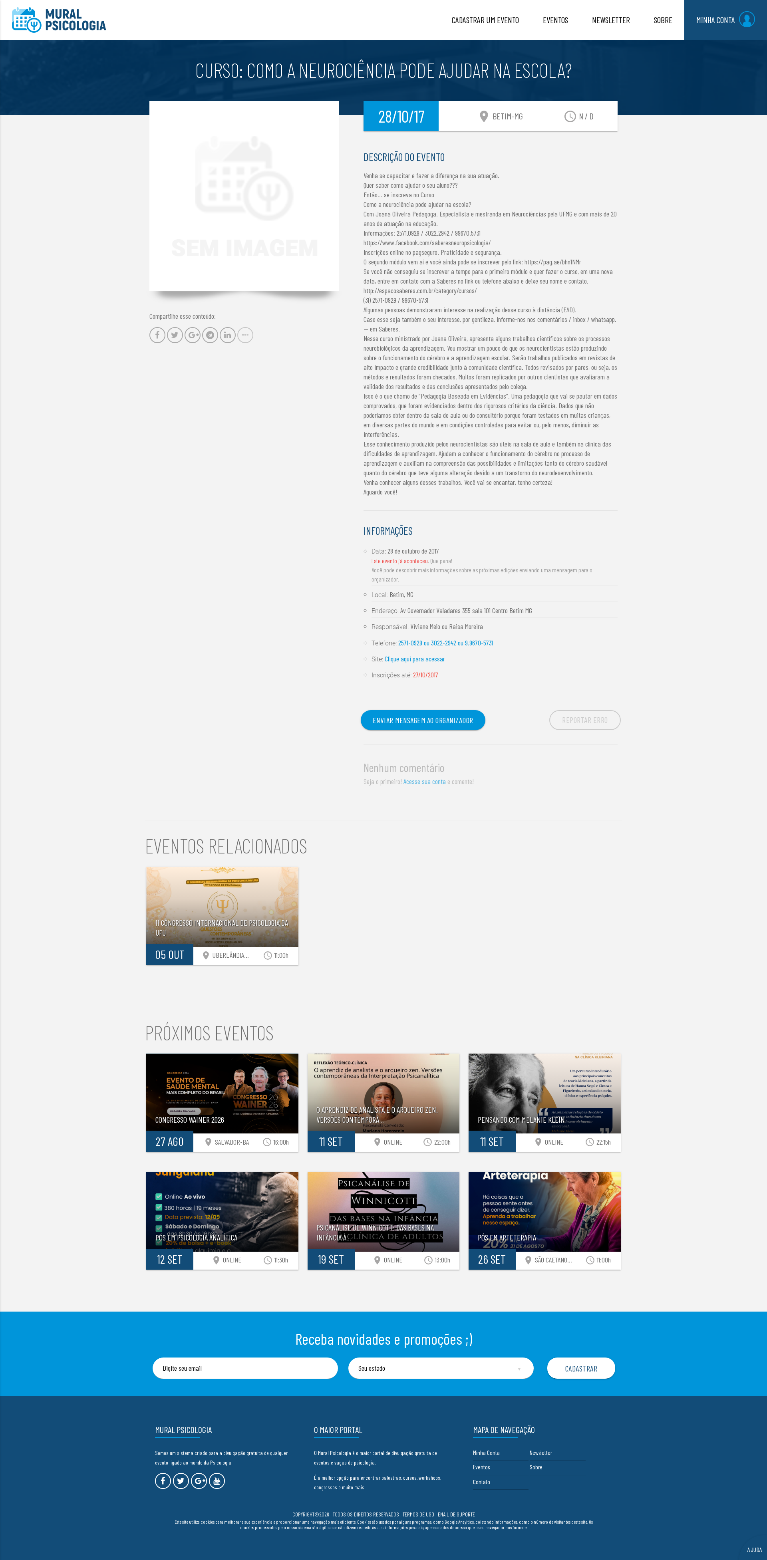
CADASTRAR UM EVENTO (485, 20)
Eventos (481, 1467)
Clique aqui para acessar (415, 658)
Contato (481, 1481)
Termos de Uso (418, 1514)
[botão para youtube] (217, 1481)
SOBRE (663, 20)
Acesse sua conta (424, 781)
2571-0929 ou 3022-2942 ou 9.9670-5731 (445, 642)
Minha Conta (486, 1452)
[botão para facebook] (163, 1481)
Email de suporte (456, 1514)
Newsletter (541, 1452)
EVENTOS (555, 20)
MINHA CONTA (715, 20)
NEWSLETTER (611, 20)
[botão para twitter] (181, 1481)
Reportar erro (585, 719)
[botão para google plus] (199, 1481)
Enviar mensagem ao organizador (423, 720)
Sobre (536, 1467)
